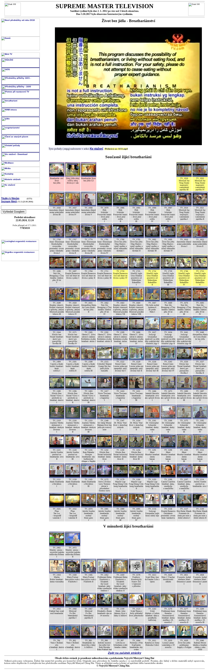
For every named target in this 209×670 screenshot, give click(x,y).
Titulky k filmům (10, 198)
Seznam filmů (9, 201)
